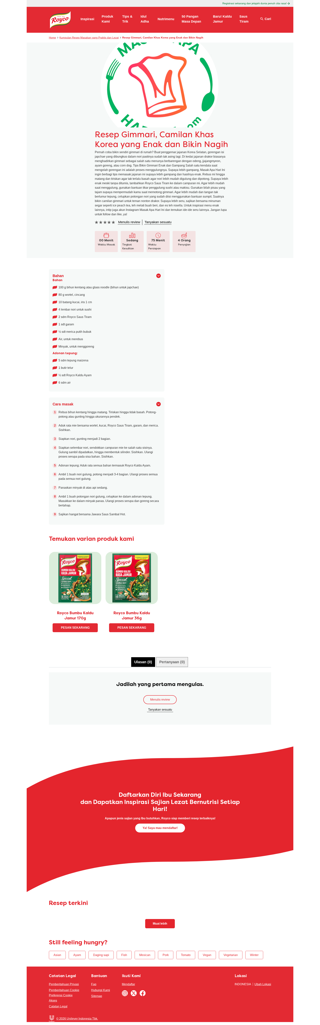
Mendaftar (128, 984)
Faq (93, 984)
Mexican (144, 955)
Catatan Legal (58, 1006)
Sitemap (96, 996)
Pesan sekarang (75, 627)
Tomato (186, 955)
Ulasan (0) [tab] (143, 662)
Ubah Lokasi (262, 984)
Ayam (77, 955)
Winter (254, 955)
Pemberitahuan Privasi (64, 984)
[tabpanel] (160, 700)
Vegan (207, 955)
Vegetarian (231, 955)
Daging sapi (101, 955)
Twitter (134, 993)
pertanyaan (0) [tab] (172, 662)
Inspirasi (87, 19)
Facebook (143, 993)
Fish (124, 955)
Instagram (125, 993)
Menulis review (160, 699)
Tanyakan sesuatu (160, 709)
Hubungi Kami (100, 990)
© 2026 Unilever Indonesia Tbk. (77, 1018)
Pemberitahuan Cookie (64, 990)
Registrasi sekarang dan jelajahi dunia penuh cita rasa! (254, 3)
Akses (53, 1000)
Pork (166, 955)
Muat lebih (160, 923)
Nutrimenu (166, 19)
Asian (57, 955)
